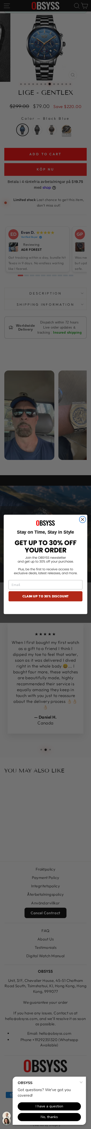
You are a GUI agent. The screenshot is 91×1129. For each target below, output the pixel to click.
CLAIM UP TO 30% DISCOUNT (45, 596)
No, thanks (45, 609)
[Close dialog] (82, 519)
